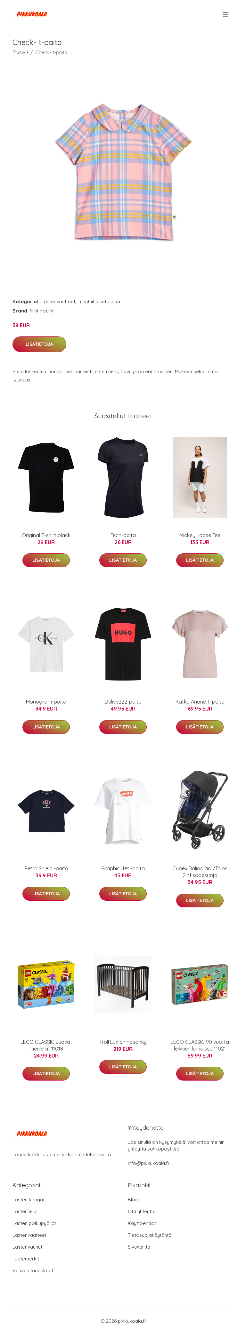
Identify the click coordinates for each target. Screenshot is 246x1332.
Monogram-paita (46, 701)
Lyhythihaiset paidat (100, 301)
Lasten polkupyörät (34, 1223)
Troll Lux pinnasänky (123, 1042)
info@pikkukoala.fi (148, 1163)
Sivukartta (139, 1247)
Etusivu (20, 52)
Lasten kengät (28, 1200)
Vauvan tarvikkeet (32, 1270)
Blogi (133, 1200)
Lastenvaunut (27, 1247)
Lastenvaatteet (58, 301)
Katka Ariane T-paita (200, 701)
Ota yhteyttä (142, 1211)
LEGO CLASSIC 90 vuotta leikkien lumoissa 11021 (200, 1045)
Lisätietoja (39, 344)
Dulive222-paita (123, 701)
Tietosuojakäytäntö (150, 1235)
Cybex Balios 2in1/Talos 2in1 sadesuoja (199, 871)
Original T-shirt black (46, 535)
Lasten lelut (25, 1211)
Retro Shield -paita (46, 868)
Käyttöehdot (142, 1223)
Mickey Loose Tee (199, 535)
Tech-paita (123, 535)
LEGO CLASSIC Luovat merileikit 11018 (46, 1045)
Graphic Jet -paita (123, 868)
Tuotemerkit (25, 1259)
